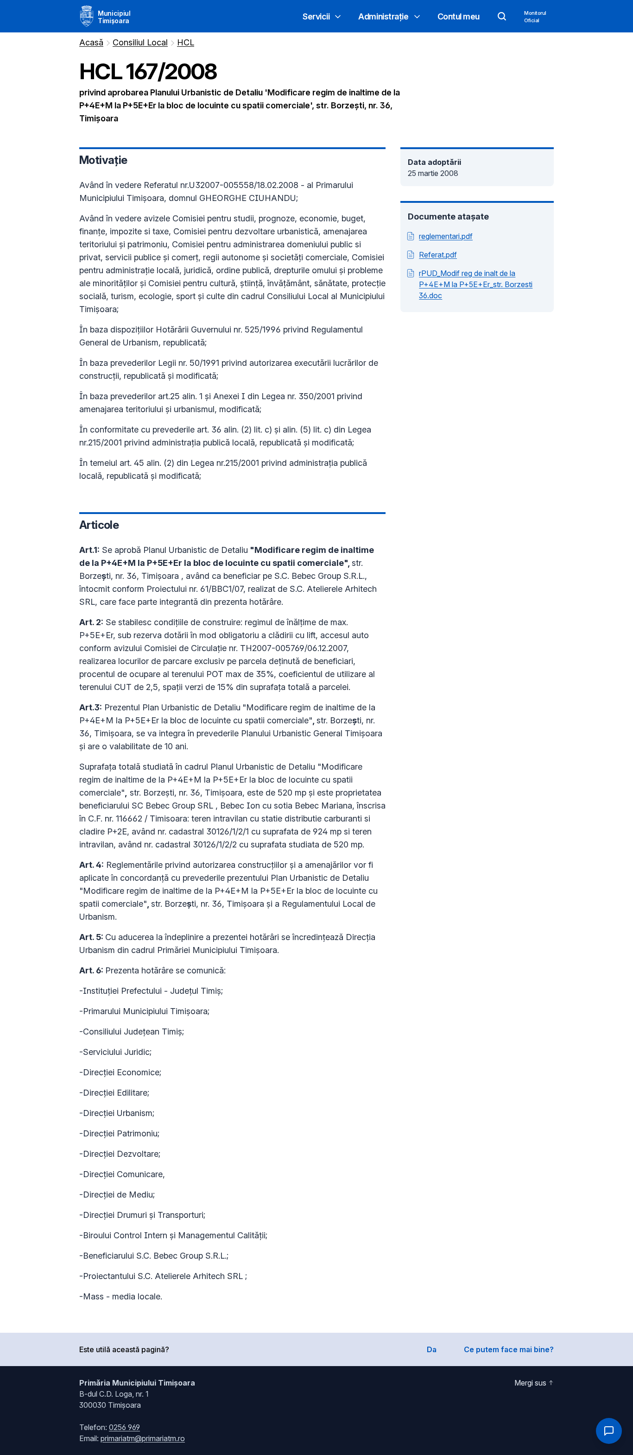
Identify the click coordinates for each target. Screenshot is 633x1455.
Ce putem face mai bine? (509, 1349)
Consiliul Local (140, 42)
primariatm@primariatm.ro (143, 1438)
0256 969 (124, 1427)
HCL (185, 42)
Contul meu (458, 16)
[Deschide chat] (609, 1431)
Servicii (316, 16)
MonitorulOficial (535, 17)
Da (432, 1349)
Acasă (91, 42)
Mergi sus (530, 1382)
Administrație (383, 16)
